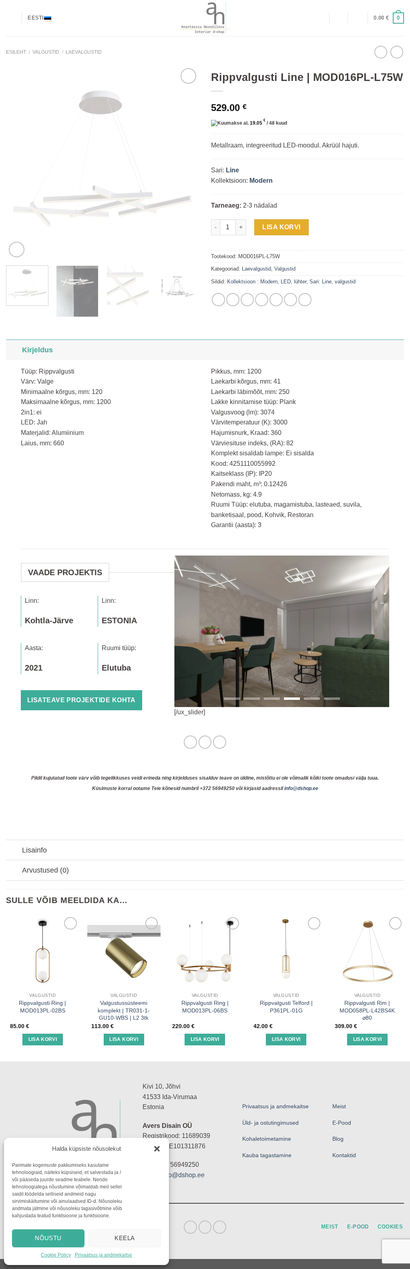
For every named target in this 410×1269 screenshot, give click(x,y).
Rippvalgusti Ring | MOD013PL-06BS (205, 1007)
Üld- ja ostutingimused (270, 1122)
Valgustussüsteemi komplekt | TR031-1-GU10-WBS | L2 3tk (124, 1010)
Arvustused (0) (45, 870)
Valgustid (45, 52)
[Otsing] (320, 18)
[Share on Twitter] (232, 299)
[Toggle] (14, 349)
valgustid (345, 282)
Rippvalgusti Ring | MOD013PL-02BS (42, 1007)
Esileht (16, 52)
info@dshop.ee (301, 788)
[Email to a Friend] (247, 299)
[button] (157, 1149)
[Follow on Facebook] (190, 742)
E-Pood (341, 1122)
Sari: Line (321, 282)
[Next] (185, 162)
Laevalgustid (84, 52)
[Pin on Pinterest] (261, 299)
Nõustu (48, 1238)
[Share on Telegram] (305, 299)
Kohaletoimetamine (266, 1139)
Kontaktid (344, 1155)
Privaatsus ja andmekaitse (103, 1255)
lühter (300, 282)
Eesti (36, 18)
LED (286, 282)
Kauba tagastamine (266, 1155)
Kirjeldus (37, 350)
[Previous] (20, 162)
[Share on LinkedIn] (276, 299)
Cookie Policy (56, 1255)
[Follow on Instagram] (205, 742)
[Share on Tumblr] (290, 299)
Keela (125, 1238)
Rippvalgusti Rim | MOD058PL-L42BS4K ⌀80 (367, 1010)
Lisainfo (34, 850)
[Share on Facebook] (218, 299)
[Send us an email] (219, 742)
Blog (338, 1139)
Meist (339, 1106)
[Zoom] (16, 249)
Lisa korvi (281, 227)
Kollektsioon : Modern (252, 282)
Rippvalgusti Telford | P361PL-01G (286, 1007)
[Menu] (11, 18)
